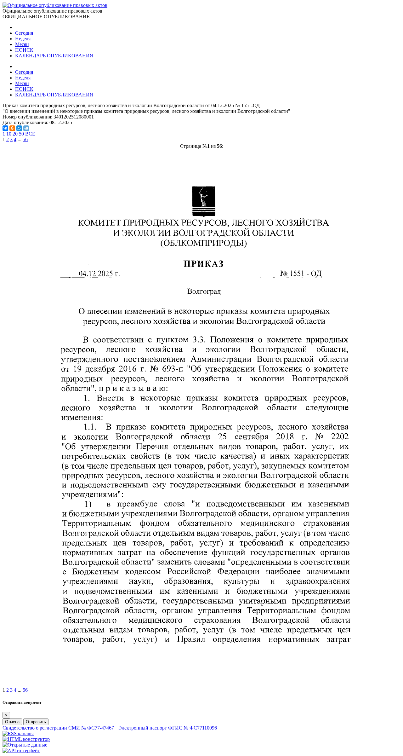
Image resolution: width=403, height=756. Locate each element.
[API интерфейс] (21, 750)
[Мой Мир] (19, 128)
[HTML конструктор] (26, 739)
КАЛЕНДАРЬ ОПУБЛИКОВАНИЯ (54, 55)
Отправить (36, 721)
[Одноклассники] (12, 128)
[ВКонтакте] (5, 128)
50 (21, 133)
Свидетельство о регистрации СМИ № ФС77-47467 (58, 727)
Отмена (12, 721)
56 (25, 139)
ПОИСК (24, 50)
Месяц (22, 44)
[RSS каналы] (18, 733)
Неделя (23, 38)
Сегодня (24, 33)
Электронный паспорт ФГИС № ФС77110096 (167, 727)
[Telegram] (26, 128)
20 (15, 133)
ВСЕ (30, 133)
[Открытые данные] (25, 744)
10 (8, 133)
